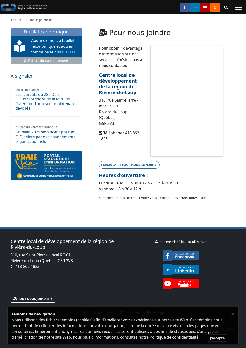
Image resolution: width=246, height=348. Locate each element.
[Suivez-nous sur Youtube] (205, 7)
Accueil (17, 20)
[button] (226, 7)
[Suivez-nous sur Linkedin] (195, 7)
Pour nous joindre (33, 298)
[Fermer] (232, 314)
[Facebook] (181, 255)
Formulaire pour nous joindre (127, 165)
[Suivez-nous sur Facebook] (185, 7)
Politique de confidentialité (174, 337)
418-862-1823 (27, 266)
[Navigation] (238, 7)
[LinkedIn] (181, 268)
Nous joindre (41, 20)
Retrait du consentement (47, 60)
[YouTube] (181, 282)
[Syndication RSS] (215, 7)
